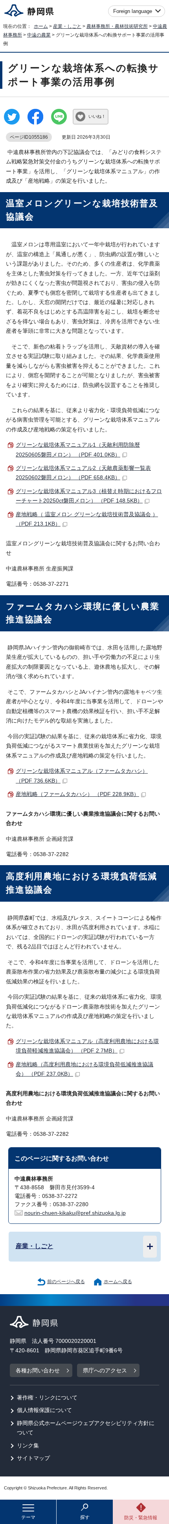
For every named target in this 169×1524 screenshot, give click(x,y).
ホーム (41, 26)
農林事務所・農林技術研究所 (117, 26)
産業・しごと (67, 26)
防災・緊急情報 (140, 1517)
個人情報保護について (44, 1410)
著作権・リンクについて (47, 1398)
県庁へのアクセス (105, 1371)
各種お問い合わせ (38, 1371)
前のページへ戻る (66, 1281)
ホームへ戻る (118, 1281)
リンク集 (28, 1446)
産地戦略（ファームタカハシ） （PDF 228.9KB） (77, 794)
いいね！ (97, 116)
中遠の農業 (39, 35)
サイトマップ (33, 1458)
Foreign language (132, 11)
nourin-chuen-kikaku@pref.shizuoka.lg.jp (75, 1213)
